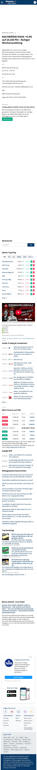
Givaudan (5, 269)
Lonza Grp (5, 287)
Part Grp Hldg (6, 279)
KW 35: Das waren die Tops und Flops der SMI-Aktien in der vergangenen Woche (17, 495)
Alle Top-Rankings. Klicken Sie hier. (13, 575)
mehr (4, 298)
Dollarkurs (19, 744)
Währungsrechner (17, 750)
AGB (25, 725)
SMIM (21, 737)
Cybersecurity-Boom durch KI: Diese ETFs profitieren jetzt (23, 348)
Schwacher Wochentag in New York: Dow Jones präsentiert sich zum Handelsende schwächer (17, 476)
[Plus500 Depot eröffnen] (10, 3)
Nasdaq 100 (26, 739)
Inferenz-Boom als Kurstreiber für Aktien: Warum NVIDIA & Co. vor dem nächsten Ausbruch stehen (16, 516)
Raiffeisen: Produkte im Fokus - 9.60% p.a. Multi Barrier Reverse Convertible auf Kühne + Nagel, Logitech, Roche (24, 385)
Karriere (6, 721)
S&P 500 (14, 741)
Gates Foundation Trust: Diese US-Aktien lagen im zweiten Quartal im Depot (17, 490)
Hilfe (17, 718)
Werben (18, 721)
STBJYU (32, 435)
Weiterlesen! (7, 119)
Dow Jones (17, 739)
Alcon (4, 290)
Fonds (14, 746)
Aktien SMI (6, 737)
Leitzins (5, 752)
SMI (20, 741)
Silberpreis (6, 746)
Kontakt (6, 718)
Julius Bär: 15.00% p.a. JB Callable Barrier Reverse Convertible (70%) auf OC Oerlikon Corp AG (24, 371)
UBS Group (5, 265)
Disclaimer (27, 723)
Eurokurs (28, 744)
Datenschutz (28, 721)
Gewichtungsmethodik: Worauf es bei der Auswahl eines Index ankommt (21, 461)
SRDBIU (32, 439)
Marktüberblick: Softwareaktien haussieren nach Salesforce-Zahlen (24, 354)
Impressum (27, 718)
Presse (5, 723)
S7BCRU (32, 421)
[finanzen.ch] (11, 1)
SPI (13, 737)
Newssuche (7, 241)
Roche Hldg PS (6, 294)
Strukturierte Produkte (10, 748)
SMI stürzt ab (18, 359)
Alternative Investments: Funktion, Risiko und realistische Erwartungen (21, 466)
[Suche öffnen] (35, 2)
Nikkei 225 (6, 741)
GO (31, 245)
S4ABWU (32, 424)
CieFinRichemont (7, 262)
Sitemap (6, 725)
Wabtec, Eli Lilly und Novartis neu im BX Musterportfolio (18, 322)
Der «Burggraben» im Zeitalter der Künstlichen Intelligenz (24, 378)
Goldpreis (26, 741)
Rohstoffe (23, 748)
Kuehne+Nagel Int (8, 272)
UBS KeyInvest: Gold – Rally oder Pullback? (22, 364)
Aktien (5, 744)
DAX (26, 737)
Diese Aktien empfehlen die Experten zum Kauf (17, 480)
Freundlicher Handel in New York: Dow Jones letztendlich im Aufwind (16, 505)
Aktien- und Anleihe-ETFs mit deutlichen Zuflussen (23, 392)
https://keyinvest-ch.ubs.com (15, 447)
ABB (3, 276)
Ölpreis (27, 750)
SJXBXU (32, 417)
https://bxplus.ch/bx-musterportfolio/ (12, 335)
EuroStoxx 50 (7, 739)
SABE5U (32, 432)
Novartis (5, 283)
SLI (17, 737)
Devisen (11, 744)
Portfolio (6, 750)
